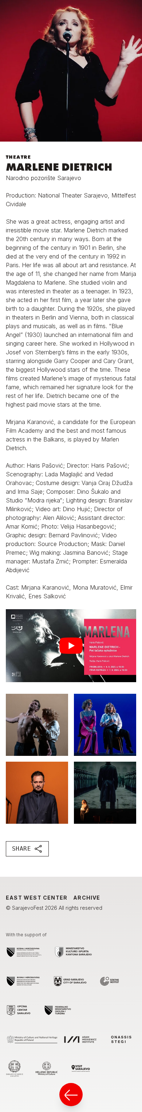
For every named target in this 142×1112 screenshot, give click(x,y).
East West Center (36, 898)
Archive (86, 898)
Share (21, 848)
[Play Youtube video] (71, 645)
